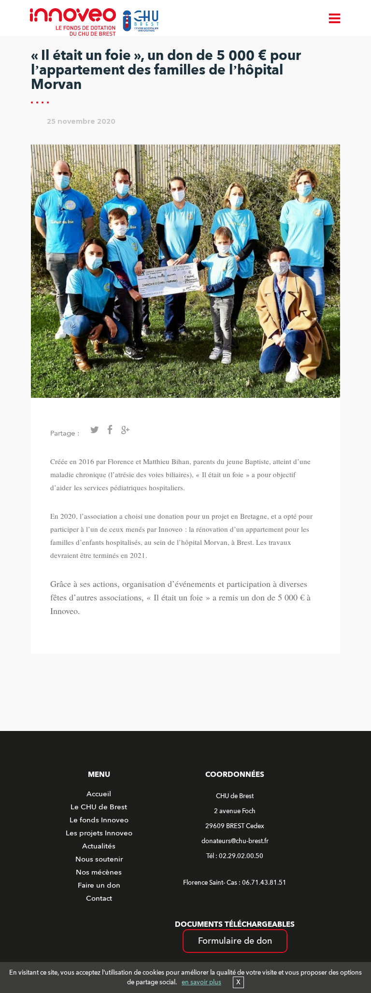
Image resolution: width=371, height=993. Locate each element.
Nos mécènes (99, 872)
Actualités (98, 846)
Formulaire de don (235, 941)
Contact (99, 898)
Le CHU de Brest (99, 807)
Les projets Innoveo (99, 833)
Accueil (98, 794)
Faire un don (99, 885)
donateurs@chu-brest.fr (235, 841)
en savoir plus (201, 982)
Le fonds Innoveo (99, 820)
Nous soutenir (99, 859)
